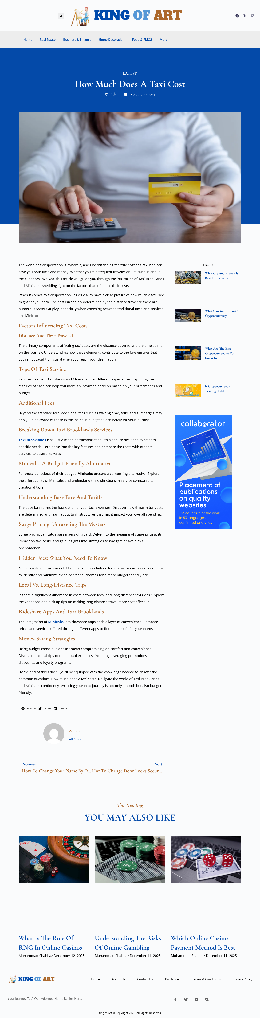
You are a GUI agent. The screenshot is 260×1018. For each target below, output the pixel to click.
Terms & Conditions (206, 979)
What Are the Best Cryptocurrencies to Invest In (219, 353)
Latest (130, 73)
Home (27, 39)
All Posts (75, 739)
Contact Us (145, 979)
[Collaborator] (203, 527)
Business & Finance (77, 39)
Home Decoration (111, 39)
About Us (118, 979)
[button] (61, 16)
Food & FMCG (142, 39)
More (163, 39)
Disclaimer (172, 979)
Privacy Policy (242, 979)
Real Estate (48, 39)
